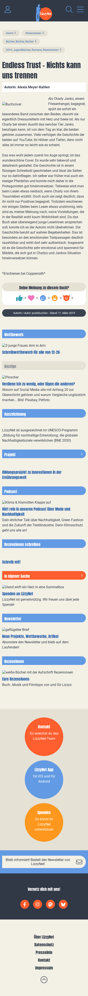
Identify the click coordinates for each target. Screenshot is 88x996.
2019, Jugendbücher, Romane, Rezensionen (32, 49)
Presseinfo (44, 952)
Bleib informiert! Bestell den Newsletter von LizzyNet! (38, 862)
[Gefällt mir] (19, 298)
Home (9, 33)
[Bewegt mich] (31, 298)
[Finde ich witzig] (54, 298)
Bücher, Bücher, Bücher (20, 41)
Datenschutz (44, 945)
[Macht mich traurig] (43, 298)
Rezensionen (33, 33)
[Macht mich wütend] (66, 298)
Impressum (44, 968)
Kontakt (44, 960)
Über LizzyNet (44, 937)
